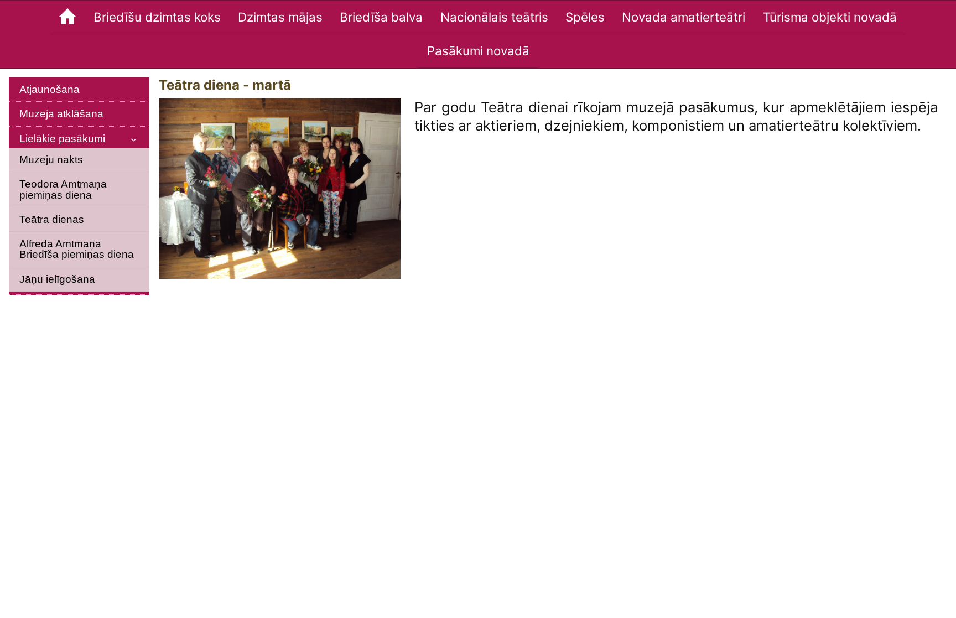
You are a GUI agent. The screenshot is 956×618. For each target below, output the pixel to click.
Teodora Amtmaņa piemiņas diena (63, 189)
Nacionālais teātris (494, 16)
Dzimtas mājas (280, 16)
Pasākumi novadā (478, 50)
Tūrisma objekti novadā (830, 16)
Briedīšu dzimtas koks (157, 16)
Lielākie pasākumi (62, 138)
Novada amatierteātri (683, 16)
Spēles (585, 16)
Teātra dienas (51, 219)
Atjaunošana (49, 89)
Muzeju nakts (51, 159)
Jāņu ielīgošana (57, 279)
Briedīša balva (381, 16)
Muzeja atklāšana (61, 114)
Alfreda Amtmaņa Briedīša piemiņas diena (76, 249)
